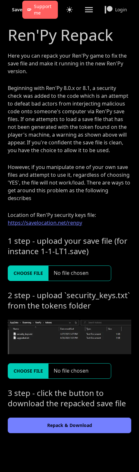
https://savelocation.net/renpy (45, 222)
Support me (42, 9)
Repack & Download (69, 425)
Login (121, 9)
